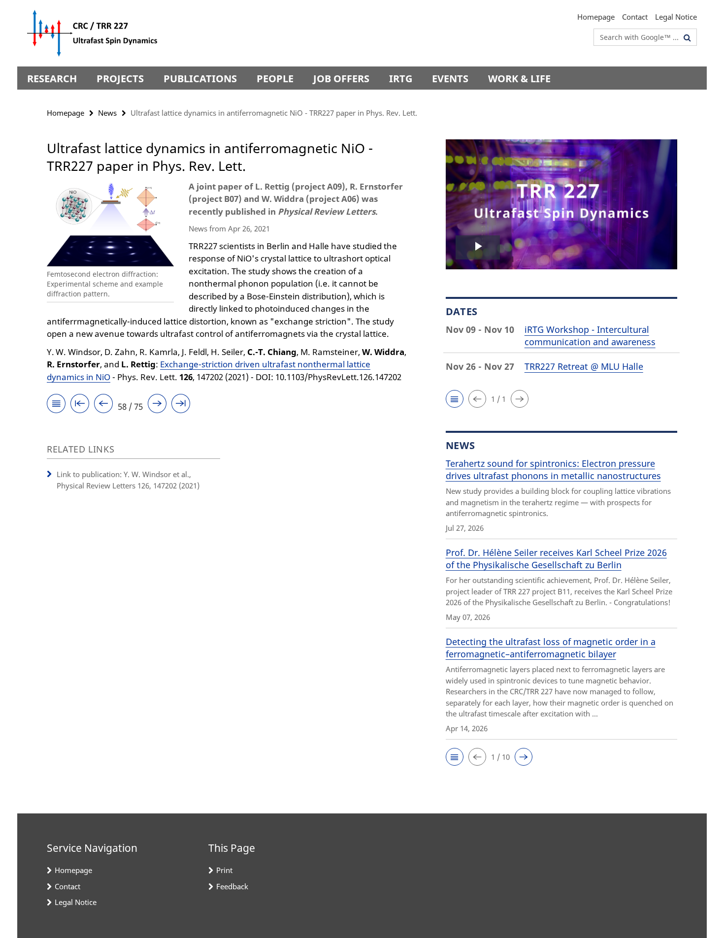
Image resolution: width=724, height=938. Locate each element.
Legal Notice (676, 17)
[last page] (180, 405)
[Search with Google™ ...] (687, 37)
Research (52, 78)
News (107, 113)
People (275, 78)
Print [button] (224, 870)
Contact (635, 17)
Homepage (596, 17)
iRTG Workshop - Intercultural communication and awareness (590, 335)
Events (450, 78)
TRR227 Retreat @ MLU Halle (584, 366)
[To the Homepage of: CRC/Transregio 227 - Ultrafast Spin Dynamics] (95, 33)
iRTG (400, 78)
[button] (454, 399)
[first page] (79, 405)
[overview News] (56, 405)
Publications (200, 78)
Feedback (232, 886)
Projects (120, 78)
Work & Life (519, 78)
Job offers (341, 78)
